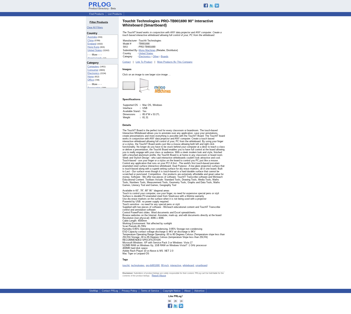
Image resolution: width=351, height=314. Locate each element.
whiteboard (188, 265)
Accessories (94, 87)
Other (156, 56)
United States (95, 50)
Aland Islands (95, 58)
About (187, 290)
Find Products (96, 14)
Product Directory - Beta (102, 8)
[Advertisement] (249, 73)
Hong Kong (93, 47)
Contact (126, 62)
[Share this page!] (211, 6)
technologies (137, 265)
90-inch (165, 265)
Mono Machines (147, 50)
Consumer (93, 70)
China (91, 40)
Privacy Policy (129, 290)
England (92, 43)
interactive (175, 265)
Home (91, 76)
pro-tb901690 (153, 265)
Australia (92, 37)
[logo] (161, 92)
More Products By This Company (175, 62)
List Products (115, 14)
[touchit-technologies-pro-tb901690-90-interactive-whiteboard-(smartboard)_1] (142, 92)
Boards (164, 56)
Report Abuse (159, 275)
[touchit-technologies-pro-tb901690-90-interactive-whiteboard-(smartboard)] (128, 92)
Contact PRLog (110, 290)
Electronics (93, 73)
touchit (126, 265)
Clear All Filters (95, 27)
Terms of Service (150, 290)
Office (91, 79)
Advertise (199, 290)
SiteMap (93, 290)
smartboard (201, 265)
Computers (93, 66)
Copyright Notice (171, 290)
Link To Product (144, 62)
